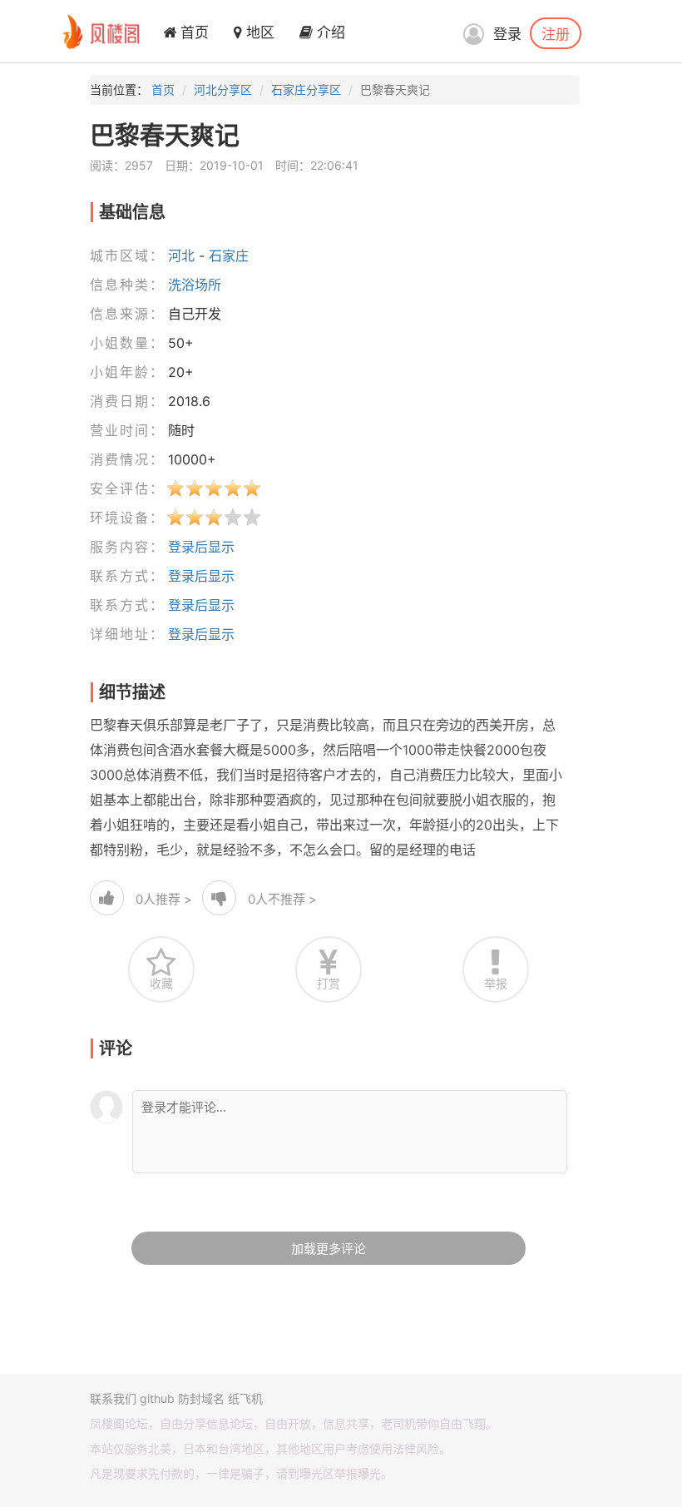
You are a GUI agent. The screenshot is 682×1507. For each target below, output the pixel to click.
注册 (555, 33)
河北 (181, 255)
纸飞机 (245, 1398)
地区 (258, 32)
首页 (192, 32)
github (157, 1398)
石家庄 (229, 255)
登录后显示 (201, 546)
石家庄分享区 (306, 89)
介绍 (329, 32)
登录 (507, 34)
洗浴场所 (194, 284)
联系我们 (113, 1398)
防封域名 (201, 1398)
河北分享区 (223, 89)
